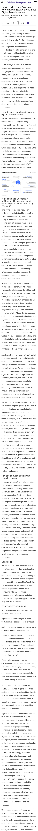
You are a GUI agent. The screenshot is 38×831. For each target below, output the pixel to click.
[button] (2, 23)
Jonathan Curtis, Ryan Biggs (12, 15)
